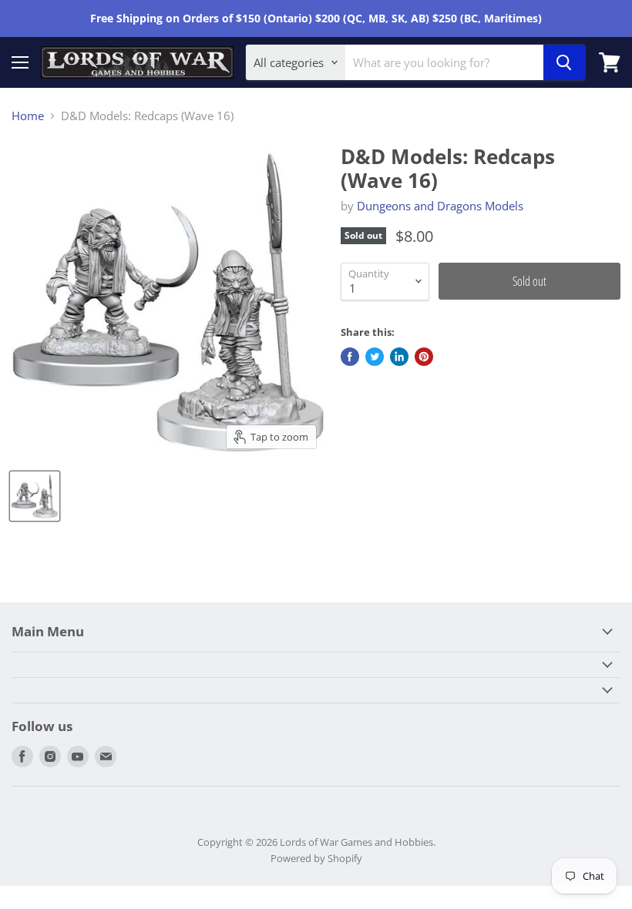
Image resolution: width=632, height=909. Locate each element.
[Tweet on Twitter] (374, 356)
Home (28, 115)
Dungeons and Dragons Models (440, 205)
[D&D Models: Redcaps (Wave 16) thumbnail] (34, 496)
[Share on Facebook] (350, 356)
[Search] (564, 62)
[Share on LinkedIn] (399, 356)
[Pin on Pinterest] (424, 356)
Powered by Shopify (316, 858)
